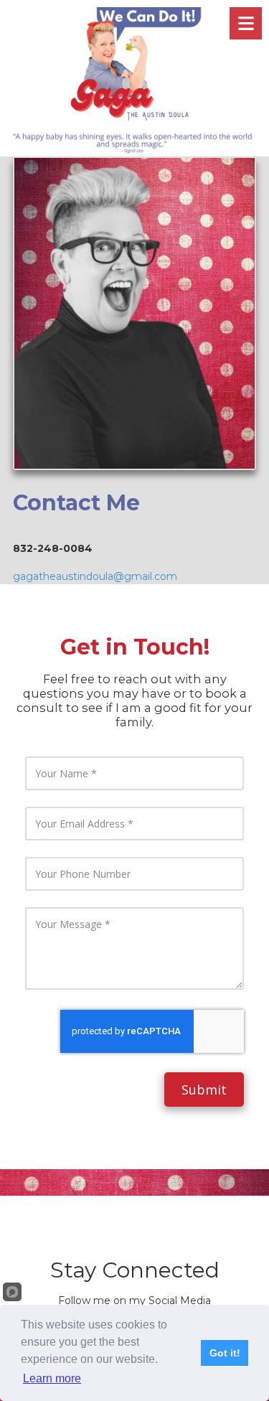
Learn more (52, 1378)
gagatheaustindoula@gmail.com (95, 576)
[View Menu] (246, 23)
